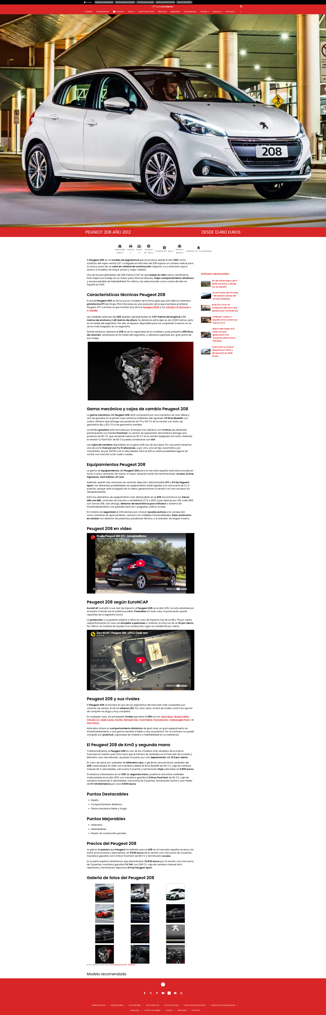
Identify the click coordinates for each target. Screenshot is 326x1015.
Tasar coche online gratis (195, 1005)
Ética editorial (135, 1005)
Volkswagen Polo (179, 719)
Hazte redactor (152, 1005)
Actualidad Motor (118, 965)
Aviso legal (134, 1010)
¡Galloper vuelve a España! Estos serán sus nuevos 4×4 (225, 319)
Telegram (169, 993)
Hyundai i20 (161, 719)
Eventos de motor (146, 11)
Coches (203, 11)
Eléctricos (162, 11)
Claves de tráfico (184, 2)
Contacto (195, 1010)
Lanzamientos (190, 11)
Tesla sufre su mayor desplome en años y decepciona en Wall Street (223, 351)
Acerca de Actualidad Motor (223, 1005)
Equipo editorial (117, 1005)
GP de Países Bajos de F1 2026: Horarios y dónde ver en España (224, 283)
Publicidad (182, 1010)
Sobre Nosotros (99, 1005)
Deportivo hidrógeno (104, 2)
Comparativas (102, 11)
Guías (130, 11)
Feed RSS (181, 993)
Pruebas (88, 11)
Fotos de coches (171, 1005)
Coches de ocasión (145, 2)
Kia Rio (119, 719)
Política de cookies (152, 1010)
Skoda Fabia (181, 716)
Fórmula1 (230, 11)
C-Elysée (92, 310)
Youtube (120, 11)
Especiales (175, 11)
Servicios (216, 11)
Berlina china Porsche (165, 2)
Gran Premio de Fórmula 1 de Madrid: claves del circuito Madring (225, 295)
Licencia (169, 1010)
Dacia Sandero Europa (125, 2)
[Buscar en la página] (241, 7)
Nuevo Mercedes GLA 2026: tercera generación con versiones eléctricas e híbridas (224, 334)
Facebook (144, 993)
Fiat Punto (93, 723)
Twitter (150, 993)
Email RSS (175, 993)
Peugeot (132, 965)
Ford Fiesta (145, 719)
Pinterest (156, 993)
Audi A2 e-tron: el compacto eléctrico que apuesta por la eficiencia (225, 307)
